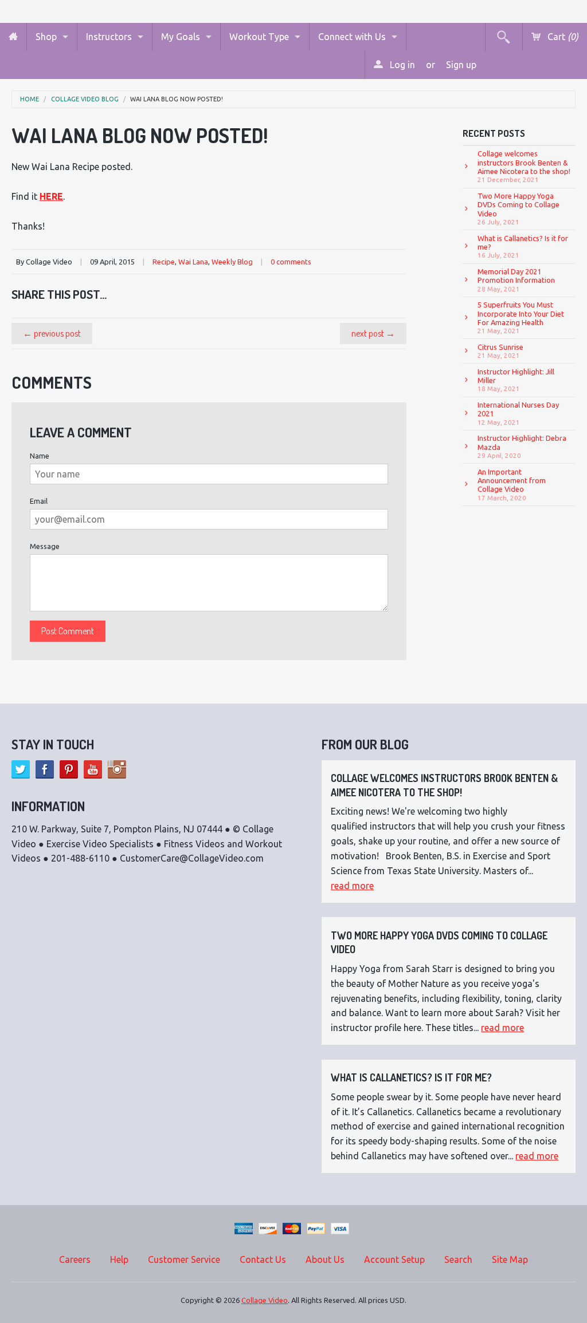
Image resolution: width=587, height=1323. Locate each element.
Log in (401, 65)
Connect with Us (352, 36)
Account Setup (394, 1259)
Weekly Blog (232, 262)
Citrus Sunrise (500, 351)
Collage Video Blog (85, 99)
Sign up (461, 65)
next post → (373, 333)
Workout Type (259, 36)
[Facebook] (45, 769)
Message (45, 546)
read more (352, 885)
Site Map (510, 1259)
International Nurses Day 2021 (518, 413)
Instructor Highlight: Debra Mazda (522, 446)
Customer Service (184, 1259)
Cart (561, 36)
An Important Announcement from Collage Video (512, 484)
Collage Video (264, 1300)
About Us (325, 1259)
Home (29, 99)
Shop (46, 36)
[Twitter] (20, 769)
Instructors (109, 36)
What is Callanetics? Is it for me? (523, 246)
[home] (13, 37)
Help (119, 1259)
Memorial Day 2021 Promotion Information (516, 280)
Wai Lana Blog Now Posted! (176, 99)
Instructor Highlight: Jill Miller (516, 380)
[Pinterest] (69, 769)
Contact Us (263, 1259)
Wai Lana (193, 262)
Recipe (163, 262)
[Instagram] (117, 769)
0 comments (291, 262)
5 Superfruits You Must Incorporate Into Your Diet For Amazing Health (521, 317)
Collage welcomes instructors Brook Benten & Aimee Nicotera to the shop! (524, 166)
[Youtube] (93, 769)
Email (39, 501)
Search (458, 1259)
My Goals (180, 36)
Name (39, 456)
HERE (51, 196)
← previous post (52, 333)
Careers (75, 1259)
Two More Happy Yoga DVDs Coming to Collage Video (518, 209)
